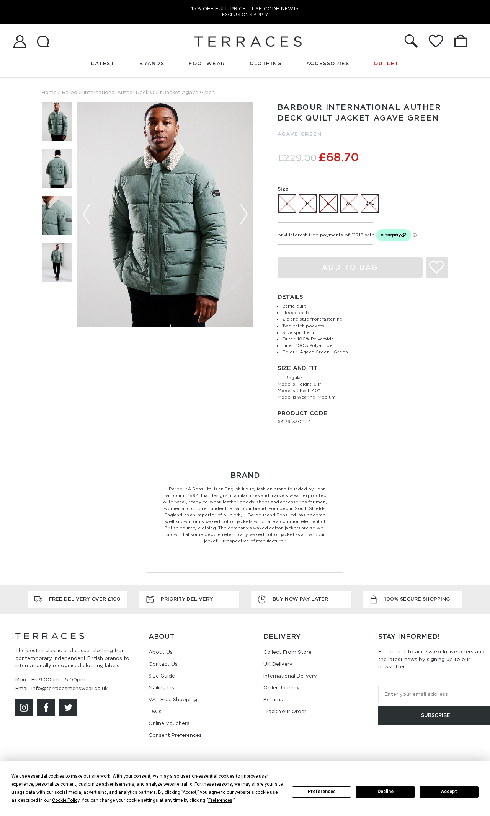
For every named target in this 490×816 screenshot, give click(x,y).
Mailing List (162, 688)
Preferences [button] (220, 800)
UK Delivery (277, 664)
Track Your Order (284, 711)
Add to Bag (350, 267)
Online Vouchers (169, 723)
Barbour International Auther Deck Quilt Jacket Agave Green (138, 92)
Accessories (328, 63)
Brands (152, 63)
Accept (449, 791)
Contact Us (163, 664)
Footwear (207, 63)
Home (49, 92)
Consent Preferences (175, 735)
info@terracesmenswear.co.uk (69, 688)
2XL (369, 203)
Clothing (266, 63)
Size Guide (162, 676)
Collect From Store (287, 652)
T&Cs (155, 711)
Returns (273, 699)
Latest (103, 63)
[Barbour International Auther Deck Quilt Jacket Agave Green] (165, 214)
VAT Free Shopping (173, 699)
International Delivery (290, 676)
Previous (86, 214)
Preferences (322, 791)
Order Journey (281, 688)
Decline (385, 791)
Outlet (386, 63)
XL (349, 203)
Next (244, 214)
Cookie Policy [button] (65, 800)
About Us (161, 652)
